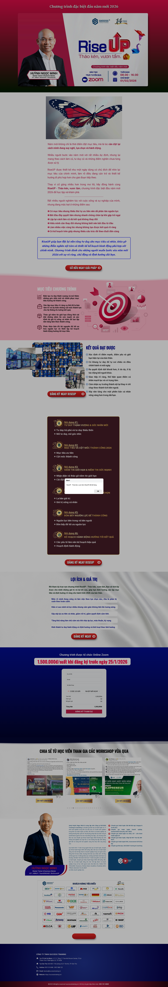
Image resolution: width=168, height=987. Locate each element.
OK (98, 491)
